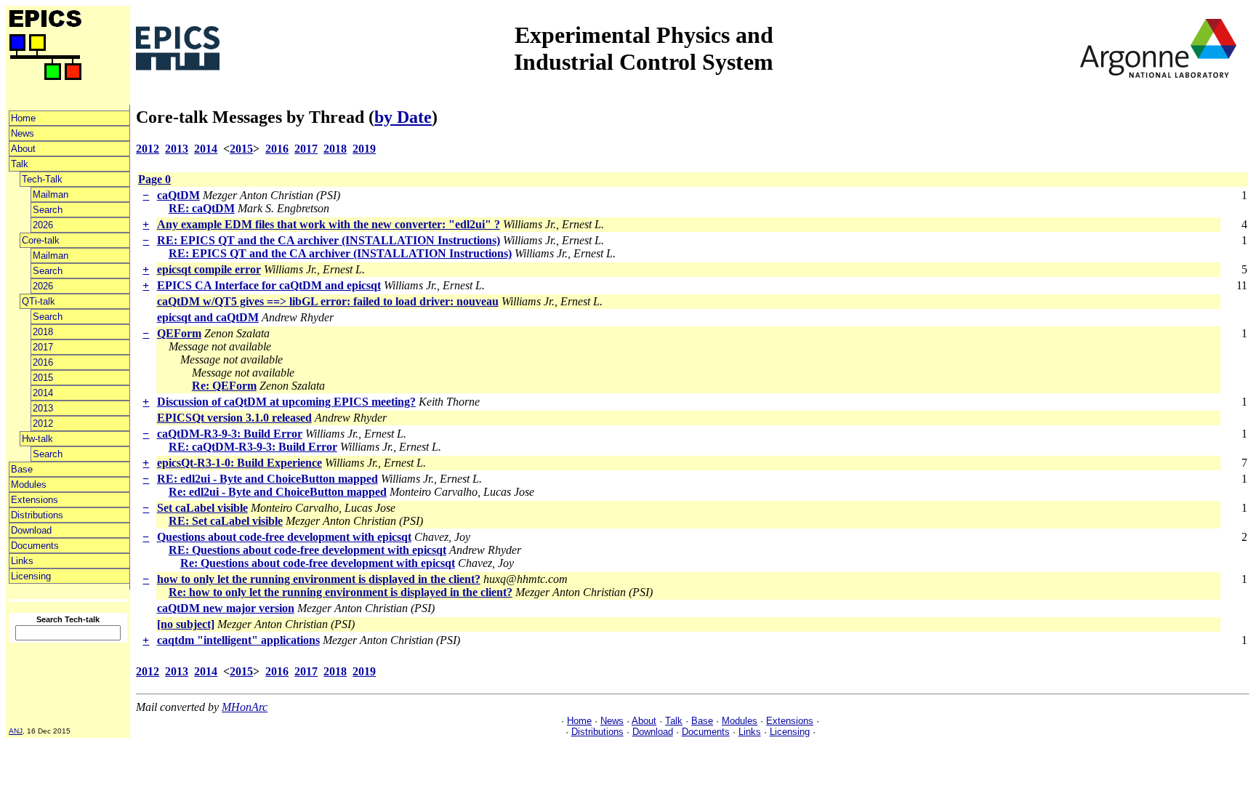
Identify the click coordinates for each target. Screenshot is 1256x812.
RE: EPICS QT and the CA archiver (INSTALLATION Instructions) (328, 240)
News (22, 133)
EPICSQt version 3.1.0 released (234, 417)
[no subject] (185, 624)
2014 (43, 392)
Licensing (31, 576)
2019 (364, 148)
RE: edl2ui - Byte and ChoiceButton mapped (267, 479)
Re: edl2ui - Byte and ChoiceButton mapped (278, 492)
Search (48, 209)
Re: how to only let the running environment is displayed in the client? (340, 592)
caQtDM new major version (225, 608)
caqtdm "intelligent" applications (238, 640)
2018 (43, 331)
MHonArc (244, 707)
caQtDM (178, 195)
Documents (35, 545)
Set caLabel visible (202, 508)
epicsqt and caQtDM (208, 317)
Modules (29, 484)
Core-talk (41, 240)
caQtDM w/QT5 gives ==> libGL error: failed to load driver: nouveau (328, 301)
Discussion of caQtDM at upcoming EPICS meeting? (286, 401)
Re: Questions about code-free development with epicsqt (317, 563)
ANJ (16, 731)
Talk (19, 163)
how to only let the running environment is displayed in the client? (318, 579)
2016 (43, 362)
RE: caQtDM (202, 208)
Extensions (34, 499)
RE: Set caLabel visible (226, 521)
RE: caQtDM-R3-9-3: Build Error (253, 447)
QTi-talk (38, 301)
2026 (43, 225)
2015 (43, 377)
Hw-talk (37, 438)
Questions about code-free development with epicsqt (284, 537)
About (23, 148)
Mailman (50, 194)
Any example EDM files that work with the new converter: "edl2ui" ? (328, 224)
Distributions (37, 515)
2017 (43, 347)
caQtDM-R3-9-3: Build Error (229, 433)
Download (31, 530)
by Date (403, 117)
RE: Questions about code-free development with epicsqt (307, 550)
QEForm (179, 333)
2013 (43, 408)
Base (22, 469)
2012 (43, 423)
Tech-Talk (42, 179)
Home (23, 118)
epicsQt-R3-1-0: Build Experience (239, 463)
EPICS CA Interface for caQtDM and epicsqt (269, 285)
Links (22, 560)
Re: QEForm (224, 385)
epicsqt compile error (209, 269)
